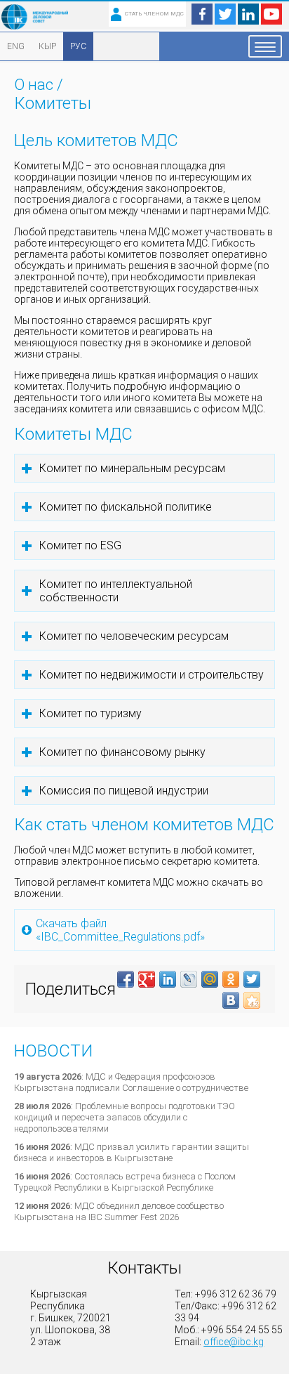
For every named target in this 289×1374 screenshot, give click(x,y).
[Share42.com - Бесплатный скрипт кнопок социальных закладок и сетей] (251, 1000)
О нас (33, 84)
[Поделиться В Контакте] (230, 1000)
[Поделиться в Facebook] (125, 979)
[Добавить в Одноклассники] (230, 979)
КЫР (47, 46)
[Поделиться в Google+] (146, 979)
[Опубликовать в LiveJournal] (188, 979)
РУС (78, 46)
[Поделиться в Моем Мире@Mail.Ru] (209, 979)
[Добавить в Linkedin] (167, 979)
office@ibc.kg (233, 1341)
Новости (53, 1051)
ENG (16, 46)
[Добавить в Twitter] (251, 979)
